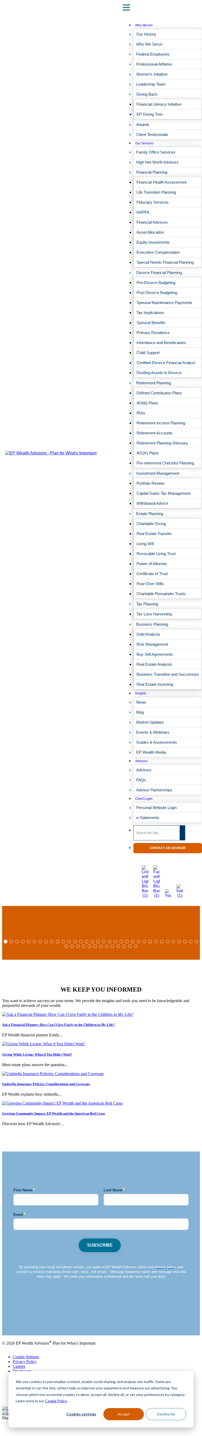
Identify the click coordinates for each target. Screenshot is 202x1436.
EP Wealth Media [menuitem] (151, 752)
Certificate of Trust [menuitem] (152, 573)
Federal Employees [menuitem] (153, 54)
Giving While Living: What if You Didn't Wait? (37, 1054)
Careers (19, 1366)
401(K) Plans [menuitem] (148, 453)
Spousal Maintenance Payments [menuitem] (164, 302)
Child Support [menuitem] (148, 352)
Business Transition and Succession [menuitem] (168, 674)
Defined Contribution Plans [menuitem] (159, 393)
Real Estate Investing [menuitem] (155, 684)
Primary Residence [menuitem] (153, 332)
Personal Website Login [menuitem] (156, 807)
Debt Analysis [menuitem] (148, 634)
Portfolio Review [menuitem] (150, 483)
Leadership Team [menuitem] (151, 84)
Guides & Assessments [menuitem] (156, 742)
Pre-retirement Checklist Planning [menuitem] (165, 463)
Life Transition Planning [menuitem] (156, 192)
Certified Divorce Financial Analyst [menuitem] (166, 362)
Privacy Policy (25, 1361)
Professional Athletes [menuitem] (154, 64)
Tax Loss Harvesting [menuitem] (154, 614)
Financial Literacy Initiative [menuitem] (159, 104)
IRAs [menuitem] (141, 413)
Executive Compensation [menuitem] (158, 252)
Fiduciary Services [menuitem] (153, 202)
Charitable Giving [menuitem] (151, 523)
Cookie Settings (26, 1357)
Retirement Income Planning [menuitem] (161, 423)
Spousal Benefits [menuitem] (151, 322)
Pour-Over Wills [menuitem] (150, 583)
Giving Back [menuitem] (146, 94)
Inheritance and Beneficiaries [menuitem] (161, 342)
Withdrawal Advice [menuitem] (152, 503)
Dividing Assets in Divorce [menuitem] (159, 372)
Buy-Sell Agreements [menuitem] (155, 654)
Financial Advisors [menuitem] (152, 222)
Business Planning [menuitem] (152, 624)
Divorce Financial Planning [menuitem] (159, 272)
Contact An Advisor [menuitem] (168, 848)
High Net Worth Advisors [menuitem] (157, 162)
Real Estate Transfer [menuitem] (154, 533)
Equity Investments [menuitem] (153, 242)
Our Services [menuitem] (144, 143)
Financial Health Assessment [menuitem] (161, 182)
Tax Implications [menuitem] (150, 312)
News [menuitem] (141, 702)
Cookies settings (81, 1414)
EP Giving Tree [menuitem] (150, 114)
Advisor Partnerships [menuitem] (154, 790)
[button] (5, 941)
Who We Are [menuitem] (144, 25)
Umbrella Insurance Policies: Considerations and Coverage (46, 1084)
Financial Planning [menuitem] (151, 172)
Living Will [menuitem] (145, 543)
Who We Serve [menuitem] (149, 44)
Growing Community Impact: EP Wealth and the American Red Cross (53, 1113)
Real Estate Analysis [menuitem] (154, 664)
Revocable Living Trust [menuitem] (156, 553)
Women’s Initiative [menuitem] (152, 74)
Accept (124, 1414)
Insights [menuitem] (140, 693)
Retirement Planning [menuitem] (153, 383)
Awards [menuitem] (142, 124)
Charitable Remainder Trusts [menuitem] (161, 593)
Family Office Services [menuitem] (155, 152)
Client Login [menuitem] (144, 799)
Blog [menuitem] (140, 712)
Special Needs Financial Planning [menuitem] (165, 262)
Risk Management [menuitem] (152, 644)
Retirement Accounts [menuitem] (155, 433)
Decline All (166, 1414)
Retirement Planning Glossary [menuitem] (162, 443)
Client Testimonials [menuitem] (152, 134)
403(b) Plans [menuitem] (147, 403)
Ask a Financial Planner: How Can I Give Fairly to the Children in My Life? (58, 1025)
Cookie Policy (56, 1401)
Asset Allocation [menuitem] (150, 232)
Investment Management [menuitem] (157, 473)
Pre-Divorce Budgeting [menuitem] (156, 282)
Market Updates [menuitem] (150, 722)
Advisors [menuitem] (141, 761)
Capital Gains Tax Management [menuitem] (163, 493)
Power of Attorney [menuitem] (152, 563)
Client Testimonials (18, 1319)
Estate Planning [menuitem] (149, 513)
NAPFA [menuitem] (143, 212)
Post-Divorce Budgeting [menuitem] (157, 292)
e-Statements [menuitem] (147, 817)
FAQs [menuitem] (141, 780)
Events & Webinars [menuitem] (152, 732)
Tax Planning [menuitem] (147, 604)
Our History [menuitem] (146, 34)
